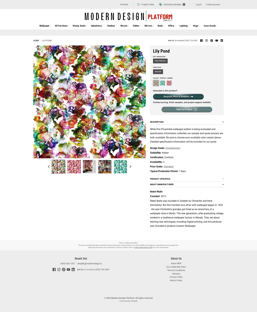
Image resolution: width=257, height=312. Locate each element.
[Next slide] (130, 167)
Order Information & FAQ (143, 247)
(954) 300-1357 (67, 263)
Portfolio (124, 4)
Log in (199, 4)
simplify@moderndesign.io (89, 263)
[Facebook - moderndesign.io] (201, 40)
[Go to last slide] (49, 167)
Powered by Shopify (128, 301)
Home (36, 40)
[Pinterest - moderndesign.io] (212, 40)
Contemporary (173, 148)
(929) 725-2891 (191, 40)
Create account (213, 4)
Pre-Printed (160, 61)
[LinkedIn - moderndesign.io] (222, 40)
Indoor (158, 72)
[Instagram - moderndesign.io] (207, 40)
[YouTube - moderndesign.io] (217, 40)
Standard (168, 166)
